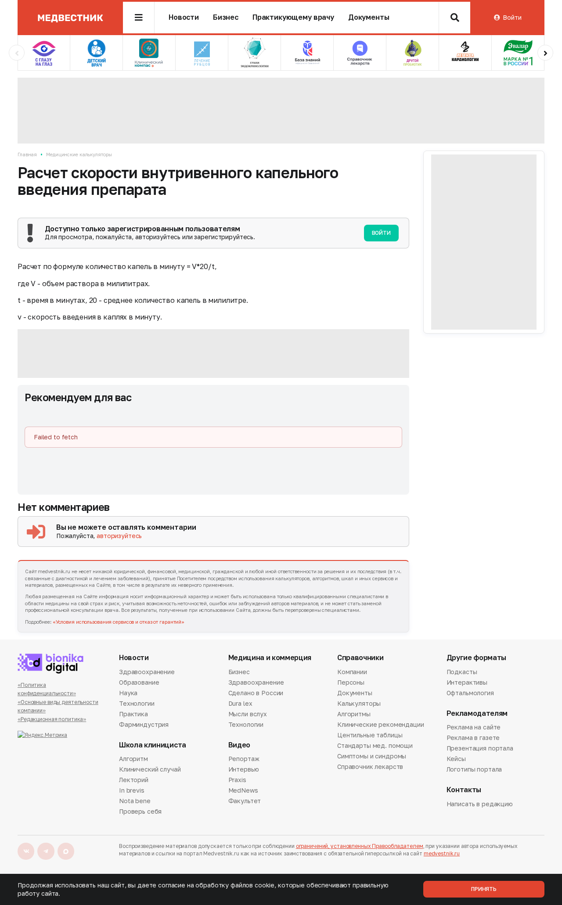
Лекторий (133, 779)
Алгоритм (133, 759)
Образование (139, 682)
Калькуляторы (359, 703)
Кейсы (456, 758)
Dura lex (240, 703)
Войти (512, 17)
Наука (128, 693)
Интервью (243, 769)
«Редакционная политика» (52, 719)
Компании (352, 672)
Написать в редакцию (480, 804)
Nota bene (135, 800)
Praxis (237, 779)
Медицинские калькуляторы (79, 154)
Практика (133, 714)
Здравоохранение (147, 672)
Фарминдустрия (144, 724)
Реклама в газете (473, 737)
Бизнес (225, 17)
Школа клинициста (152, 745)
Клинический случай (149, 769)
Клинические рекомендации (380, 724)
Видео (239, 745)
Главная (27, 154)
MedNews (243, 790)
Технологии (137, 703)
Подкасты (462, 672)
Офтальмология (470, 693)
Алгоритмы (354, 714)
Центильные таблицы (369, 735)
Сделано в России (256, 693)
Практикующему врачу (293, 17)
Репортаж (243, 759)
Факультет (244, 800)
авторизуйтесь (119, 535)
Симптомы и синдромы (371, 756)
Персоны (350, 682)
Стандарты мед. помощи (375, 745)
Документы (368, 17)
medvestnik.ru (442, 853)
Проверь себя (140, 811)
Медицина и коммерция (270, 658)
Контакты (464, 790)
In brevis (131, 790)
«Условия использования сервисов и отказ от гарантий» (118, 622)
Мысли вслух (247, 714)
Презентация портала (480, 748)
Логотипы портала (474, 769)
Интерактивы (467, 682)
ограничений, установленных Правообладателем (359, 846)
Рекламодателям (477, 713)
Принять (484, 889)
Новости (184, 17)
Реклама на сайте (474, 728)
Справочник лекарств (370, 766)
